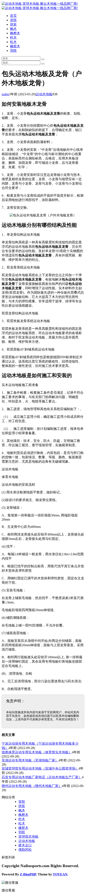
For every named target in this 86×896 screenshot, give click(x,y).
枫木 (13, 29)
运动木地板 (44, 94)
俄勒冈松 (25, 849)
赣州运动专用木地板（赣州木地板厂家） (32, 786)
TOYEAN (60, 874)
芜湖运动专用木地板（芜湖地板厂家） (30, 760)
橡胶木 (15, 46)
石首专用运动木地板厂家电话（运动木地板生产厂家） (42, 777)
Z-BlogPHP (28, 874)
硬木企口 (25, 845)
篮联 (13, 20)
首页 (13, 15)
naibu (5, 94)
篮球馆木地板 (28, 836)
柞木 (13, 37)
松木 (13, 42)
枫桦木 (15, 33)
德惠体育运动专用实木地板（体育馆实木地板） (37, 752)
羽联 (13, 50)
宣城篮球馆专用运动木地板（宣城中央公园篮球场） (40, 768)
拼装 (13, 24)
